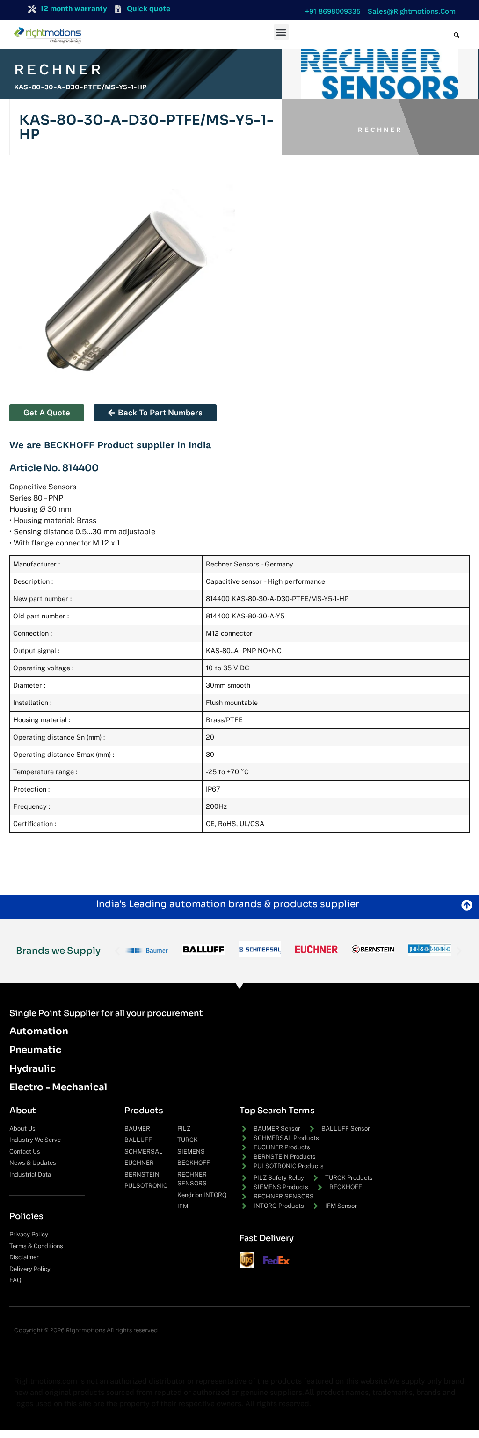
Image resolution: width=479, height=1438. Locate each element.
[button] (330, 11)
